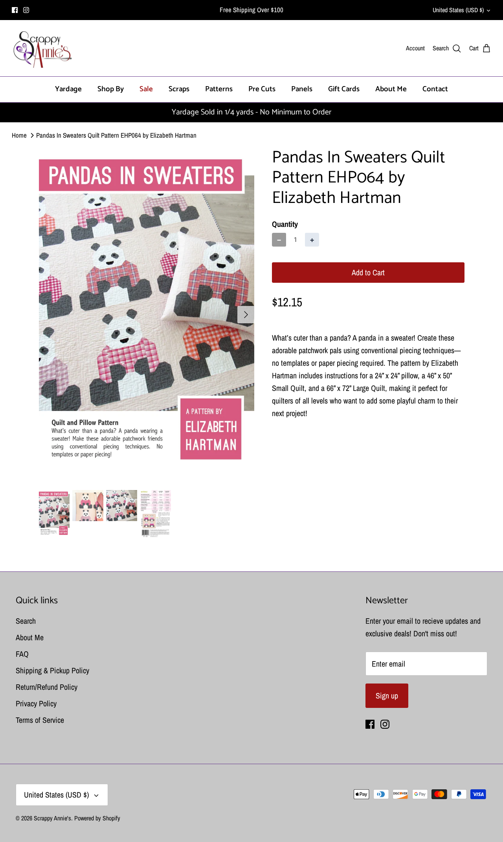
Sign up (387, 695)
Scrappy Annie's (52, 818)
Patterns (219, 89)
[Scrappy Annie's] (42, 48)
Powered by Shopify (97, 818)
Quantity (285, 224)
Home (19, 135)
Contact (435, 89)
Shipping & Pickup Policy (52, 670)
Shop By (110, 89)
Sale (146, 89)
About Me (391, 89)
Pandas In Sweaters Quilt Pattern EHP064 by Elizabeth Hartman (116, 135)
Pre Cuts (261, 89)
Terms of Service (40, 720)
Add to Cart (368, 272)
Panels (301, 89)
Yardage (68, 89)
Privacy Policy (36, 703)
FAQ (22, 654)
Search (26, 620)
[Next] (246, 314)
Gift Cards (344, 89)
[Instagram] (26, 10)
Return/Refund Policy (46, 687)
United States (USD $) (458, 10)
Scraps (179, 89)
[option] (147, 314)
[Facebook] (15, 10)
